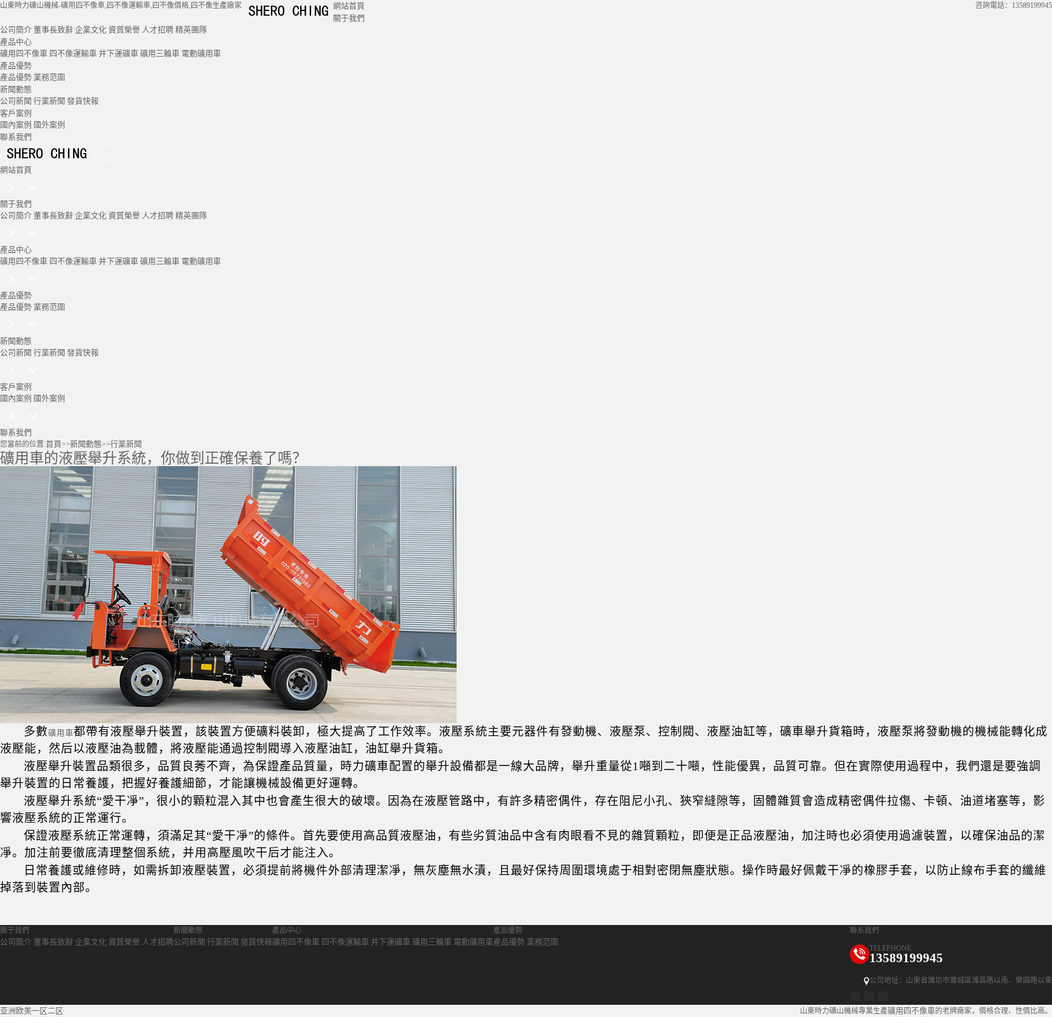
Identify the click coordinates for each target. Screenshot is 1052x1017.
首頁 (53, 443)
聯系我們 (16, 136)
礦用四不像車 (23, 53)
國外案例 (49, 124)
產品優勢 (16, 65)
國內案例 (16, 124)
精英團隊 (191, 29)
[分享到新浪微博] (855, 996)
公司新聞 (16, 100)
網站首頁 (349, 5)
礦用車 (61, 732)
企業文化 (91, 29)
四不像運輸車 (73, 53)
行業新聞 (49, 100)
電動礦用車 (201, 53)
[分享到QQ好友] (869, 996)
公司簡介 (16, 29)
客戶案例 (16, 113)
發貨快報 (83, 100)
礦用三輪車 (160, 53)
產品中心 (16, 41)
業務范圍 (49, 77)
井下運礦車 (118, 53)
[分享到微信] (883, 996)
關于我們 (349, 18)
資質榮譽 (124, 29)
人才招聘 (158, 29)
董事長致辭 (53, 29)
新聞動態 (16, 89)
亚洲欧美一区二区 (31, 1010)
